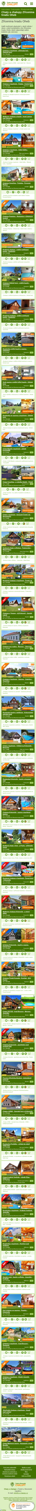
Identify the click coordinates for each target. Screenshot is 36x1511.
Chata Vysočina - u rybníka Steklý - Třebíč (18, 482)
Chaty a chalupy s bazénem (18, 1498)
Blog (26, 1471)
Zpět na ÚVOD (26, 1476)
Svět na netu (16, 1500)
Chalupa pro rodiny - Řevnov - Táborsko (17, 646)
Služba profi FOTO (26, 1469)
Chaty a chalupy (5, 9)
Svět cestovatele (23, 1500)
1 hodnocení (31, 37)
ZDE (29, 60)
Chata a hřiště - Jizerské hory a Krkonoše (18, 1111)
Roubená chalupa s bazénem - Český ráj (17, 580)
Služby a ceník (26, 1467)
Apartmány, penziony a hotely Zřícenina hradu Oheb (15, 1497)
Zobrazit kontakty (28, 46)
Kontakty (26, 1474)
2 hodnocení (31, 335)
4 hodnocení (31, 103)
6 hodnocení (31, 70)
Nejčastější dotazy (9, 1469)
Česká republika (15, 9)
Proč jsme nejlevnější (9, 1467)
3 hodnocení (31, 534)
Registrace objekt (10, 1476)
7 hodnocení (31, 567)
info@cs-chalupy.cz (21, 1493)
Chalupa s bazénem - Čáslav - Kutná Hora (18, 84)
